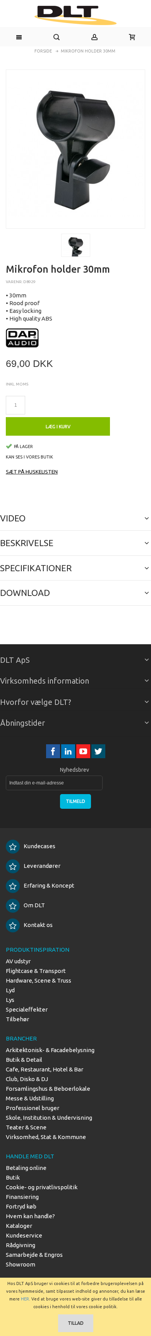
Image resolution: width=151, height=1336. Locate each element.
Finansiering (22, 1196)
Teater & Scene (26, 1127)
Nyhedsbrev (74, 769)
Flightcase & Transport (36, 971)
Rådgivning (20, 1245)
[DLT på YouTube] (83, 751)
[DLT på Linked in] (68, 751)
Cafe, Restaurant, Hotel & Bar (44, 1069)
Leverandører (42, 865)
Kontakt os (38, 925)
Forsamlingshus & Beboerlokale (48, 1088)
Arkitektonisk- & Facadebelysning (50, 1050)
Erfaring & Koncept (49, 885)
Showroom (20, 1264)
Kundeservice (24, 1235)
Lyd (10, 990)
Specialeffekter (27, 1009)
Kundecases (39, 846)
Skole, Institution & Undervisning (49, 1117)
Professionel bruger (32, 1108)
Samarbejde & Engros (34, 1254)
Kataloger (19, 1225)
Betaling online (26, 1168)
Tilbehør (17, 1019)
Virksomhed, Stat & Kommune (46, 1137)
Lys (10, 999)
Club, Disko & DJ (27, 1079)
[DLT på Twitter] (98, 751)
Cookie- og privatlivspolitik (41, 1187)
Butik (13, 1177)
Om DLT (34, 905)
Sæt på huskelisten (32, 471)
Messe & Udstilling (30, 1098)
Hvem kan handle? (30, 1216)
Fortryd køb (21, 1206)
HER (25, 1299)
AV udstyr (18, 961)
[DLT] (75, 15)
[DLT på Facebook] (53, 751)
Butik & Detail (24, 1059)
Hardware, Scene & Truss (38, 980)
